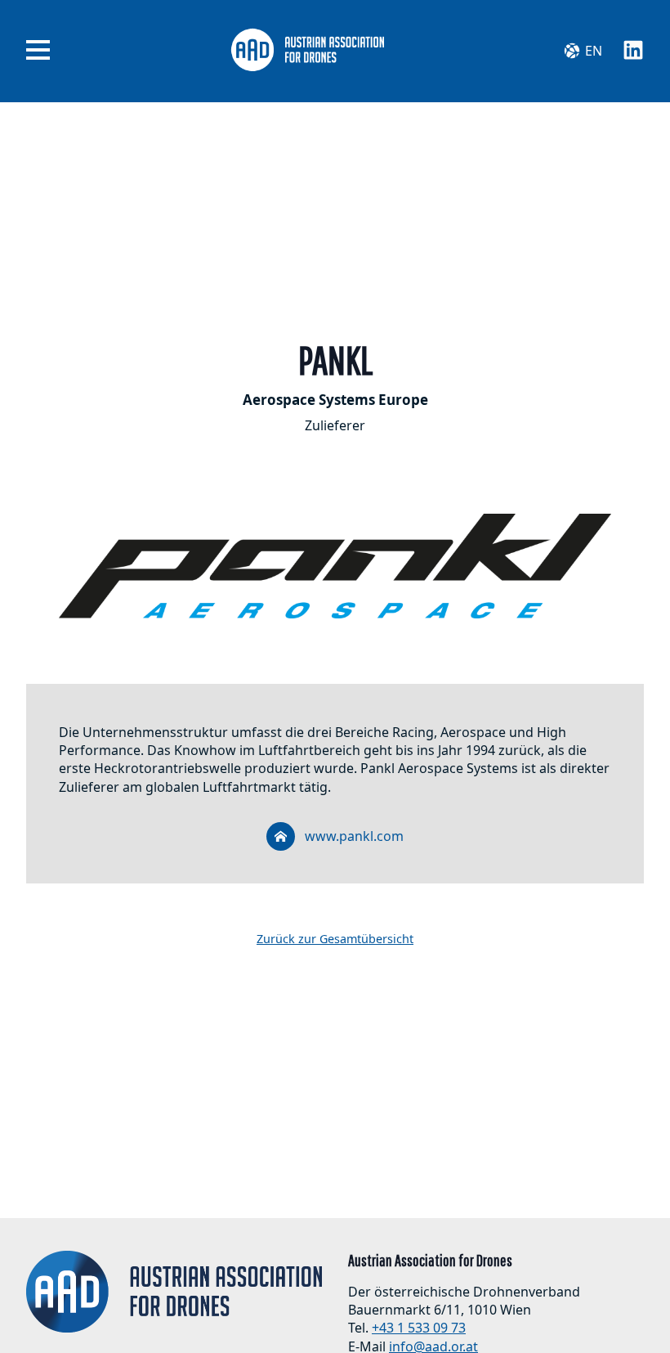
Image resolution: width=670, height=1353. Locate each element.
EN (593, 51)
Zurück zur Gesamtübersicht (335, 938)
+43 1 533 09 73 (419, 1328)
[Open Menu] (38, 50)
